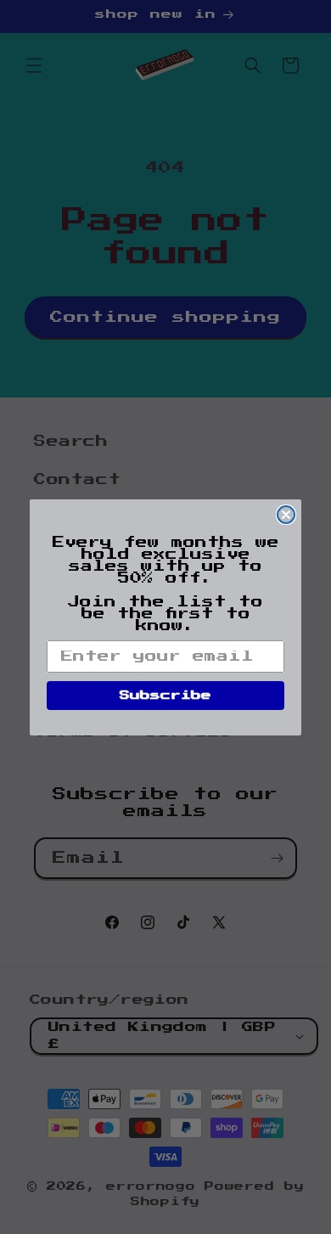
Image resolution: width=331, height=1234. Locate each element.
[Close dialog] (286, 514)
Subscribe (165, 695)
